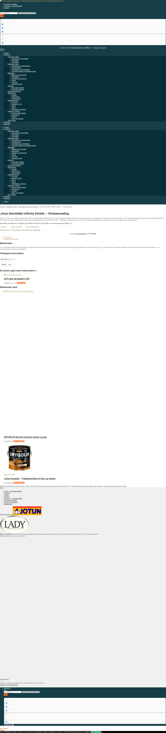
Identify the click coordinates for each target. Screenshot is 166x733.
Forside (6, 53)
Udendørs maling (13, 64)
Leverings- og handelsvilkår (13, 6)
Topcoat (14, 82)
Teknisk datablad (16, 227)
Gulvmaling (15, 60)
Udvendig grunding (18, 89)
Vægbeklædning (13, 100)
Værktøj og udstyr (14, 111)
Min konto (7, 688)
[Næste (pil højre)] (2, 730)
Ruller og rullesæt (18, 119)
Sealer (14, 80)
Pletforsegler (16, 99)
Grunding (10, 86)
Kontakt (6, 8)
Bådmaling (11, 73)
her (70, 223)
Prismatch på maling (10, 502)
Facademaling (16, 68)
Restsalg (7, 124)
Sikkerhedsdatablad (32, 227)
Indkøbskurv (8, 725)
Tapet (14, 108)
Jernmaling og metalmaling (21, 69)
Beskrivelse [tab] (8, 237)
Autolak (14, 95)
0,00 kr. (6, 202)
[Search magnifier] (2, 15)
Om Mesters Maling (10, 4)
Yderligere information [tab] (11, 239)
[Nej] (102, 732)
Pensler (14, 117)
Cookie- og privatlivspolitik (13, 491)
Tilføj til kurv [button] (21, 283)
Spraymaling (12, 93)
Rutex (14, 106)
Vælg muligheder (18, 441)
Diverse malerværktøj (19, 113)
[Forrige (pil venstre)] (1, 730)
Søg (5, 690)
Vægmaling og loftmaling (20, 59)
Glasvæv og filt (17, 104)
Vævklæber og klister (19, 109)
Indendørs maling (13, 57)
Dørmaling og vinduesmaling (21, 66)
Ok (92, 732)
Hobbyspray (16, 97)
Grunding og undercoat (19, 79)
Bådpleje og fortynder (19, 75)
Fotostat (15, 102)
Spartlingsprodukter (14, 91)
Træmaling (15, 62)
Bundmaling (15, 77)
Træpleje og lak (17, 84)
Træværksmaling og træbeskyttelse (24, 71)
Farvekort (7, 122)
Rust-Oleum (12, 120)
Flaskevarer (15, 115)
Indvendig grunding (18, 88)
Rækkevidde (8, 504)
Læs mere (97, 732)
